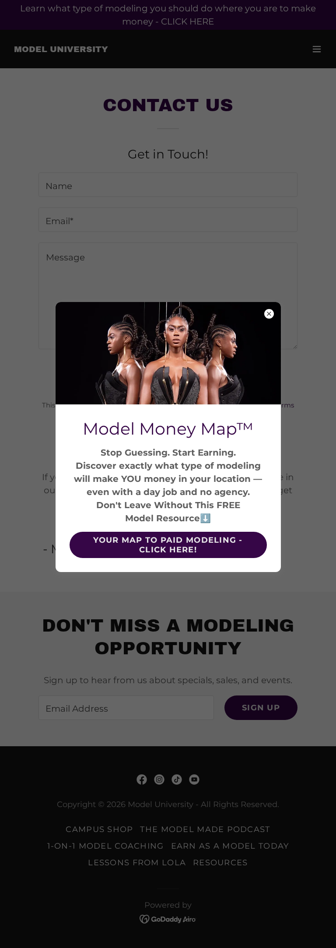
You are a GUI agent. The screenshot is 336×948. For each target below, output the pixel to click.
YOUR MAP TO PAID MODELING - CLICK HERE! (168, 545)
